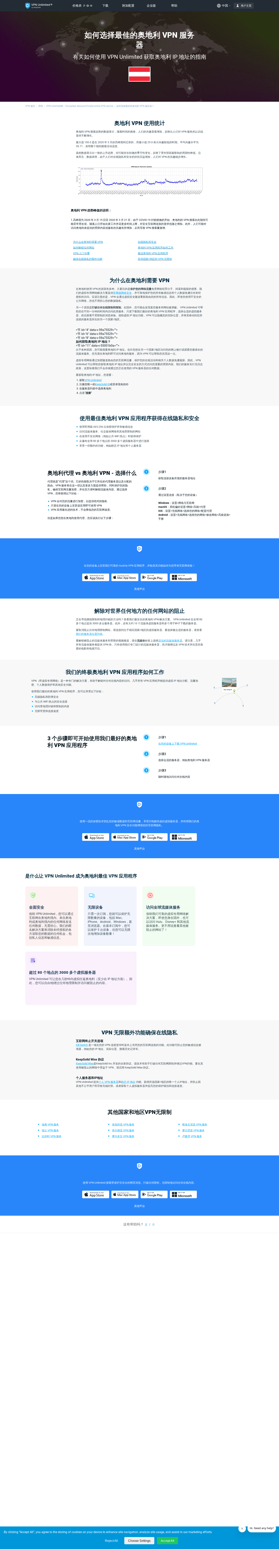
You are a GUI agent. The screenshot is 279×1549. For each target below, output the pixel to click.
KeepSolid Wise (85, 1063)
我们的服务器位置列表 (89, 633)
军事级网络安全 (122, 292)
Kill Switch (82, 1044)
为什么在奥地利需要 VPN (88, 241)
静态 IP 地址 (128, 1081)
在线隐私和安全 (147, 241)
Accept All (167, 1540)
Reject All (111, 1540)
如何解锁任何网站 (83, 247)
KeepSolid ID (102, 384)
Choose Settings (139, 1540)
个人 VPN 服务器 (108, 1081)
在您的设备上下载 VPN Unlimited (177, 743)
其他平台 (139, 588)
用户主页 (246, 5)
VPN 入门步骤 (81, 253)
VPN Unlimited (93, 380)
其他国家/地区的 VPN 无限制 (155, 258)
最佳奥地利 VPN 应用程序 (153, 253)
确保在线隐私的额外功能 (87, 258)
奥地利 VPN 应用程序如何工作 (155, 247)
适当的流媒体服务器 (170, 640)
